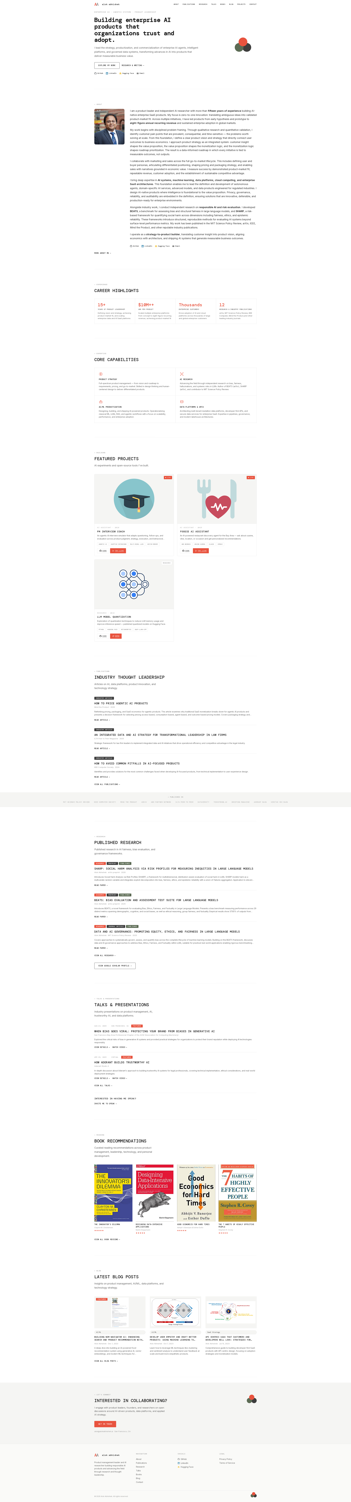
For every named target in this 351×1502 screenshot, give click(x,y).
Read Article (101, 720)
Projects (241, 4)
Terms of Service (227, 1463)
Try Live (119, 551)
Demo (117, 636)
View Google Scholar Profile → (115, 966)
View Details (101, 1047)
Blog (231, 4)
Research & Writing (132, 65)
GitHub (100, 73)
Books (222, 4)
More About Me (101, 253)
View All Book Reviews (106, 1239)
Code (104, 551)
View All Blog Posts (105, 1361)
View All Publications (106, 784)
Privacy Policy (225, 1459)
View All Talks (102, 1085)
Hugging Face (128, 73)
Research (203, 4)
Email (142, 73)
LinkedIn (113, 73)
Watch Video (119, 1047)
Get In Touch (105, 1424)
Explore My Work (107, 65)
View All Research (104, 955)
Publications (189, 4)
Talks (213, 4)
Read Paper (100, 885)
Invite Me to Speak (104, 1103)
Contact (253, 4)
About (176, 4)
